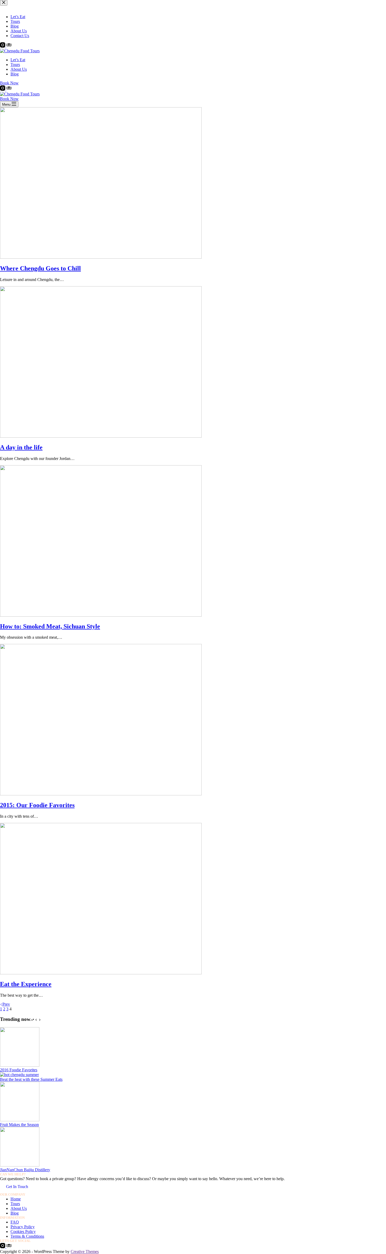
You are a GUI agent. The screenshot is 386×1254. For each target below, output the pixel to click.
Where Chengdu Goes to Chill (40, 268)
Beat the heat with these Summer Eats (31, 1079)
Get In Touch (17, 1186)
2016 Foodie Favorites (18, 1070)
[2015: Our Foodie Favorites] (101, 794)
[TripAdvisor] (9, 89)
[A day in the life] (101, 436)
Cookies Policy (23, 1231)
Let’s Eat (18, 60)
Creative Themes (85, 1251)
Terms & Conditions (27, 1236)
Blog (15, 74)
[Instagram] (3, 89)
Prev (6, 1004)
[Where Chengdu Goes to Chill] (101, 257)
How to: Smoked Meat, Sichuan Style (50, 626)
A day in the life (21, 447)
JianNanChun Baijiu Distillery (25, 1170)
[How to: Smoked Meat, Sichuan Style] (101, 615)
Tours (15, 64)
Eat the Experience (25, 984)
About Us (19, 69)
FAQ (15, 1222)
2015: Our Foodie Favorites (37, 805)
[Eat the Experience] (101, 973)
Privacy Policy (23, 1227)
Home (16, 1199)
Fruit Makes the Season (19, 1124)
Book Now (9, 83)
